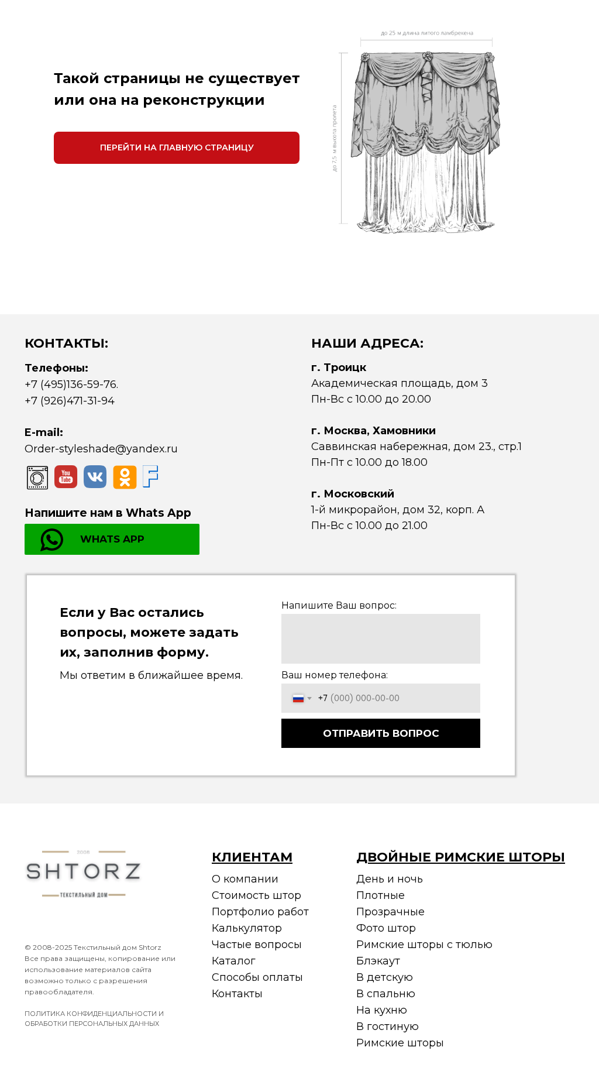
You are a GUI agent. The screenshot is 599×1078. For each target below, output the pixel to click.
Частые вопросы (257, 944)
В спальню (385, 993)
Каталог (234, 961)
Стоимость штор (256, 895)
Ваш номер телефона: (334, 675)
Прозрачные (390, 911)
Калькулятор (247, 928)
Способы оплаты (257, 977)
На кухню (381, 1010)
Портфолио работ (260, 911)
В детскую (384, 977)
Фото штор (386, 928)
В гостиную (387, 1026)
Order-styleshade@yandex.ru (101, 448)
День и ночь (389, 879)
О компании (245, 879)
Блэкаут (378, 961)
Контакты (237, 993)
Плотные (380, 895)
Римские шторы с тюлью (424, 944)
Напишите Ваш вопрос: (339, 605)
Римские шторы (400, 1042)
